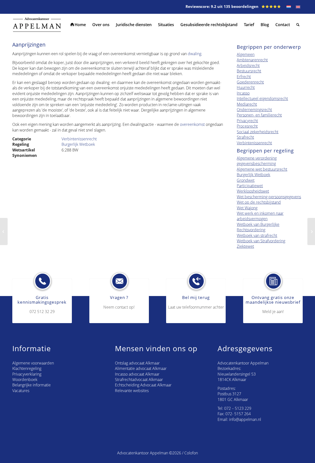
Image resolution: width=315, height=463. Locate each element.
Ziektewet (245, 246)
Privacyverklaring (26, 374)
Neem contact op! (119, 307)
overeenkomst (192, 124)
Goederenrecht (250, 82)
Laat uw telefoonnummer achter (196, 307)
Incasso (243, 93)
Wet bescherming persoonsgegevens (269, 196)
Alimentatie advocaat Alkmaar (141, 368)
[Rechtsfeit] (4, 231)
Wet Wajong (247, 208)
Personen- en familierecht (259, 115)
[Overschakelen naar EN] (298, 7)
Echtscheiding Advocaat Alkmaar (143, 385)
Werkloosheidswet (253, 191)
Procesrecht (247, 126)
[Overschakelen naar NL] (288, 7)
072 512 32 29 (42, 311)
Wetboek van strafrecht (257, 235)
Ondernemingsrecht (254, 109)
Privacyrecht (247, 120)
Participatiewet (250, 185)
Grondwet (245, 180)
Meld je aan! (273, 311)
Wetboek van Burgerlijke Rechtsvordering (258, 227)
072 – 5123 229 (237, 408)
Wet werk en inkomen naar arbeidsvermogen (260, 216)
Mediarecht (247, 104)
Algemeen (245, 54)
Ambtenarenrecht (252, 60)
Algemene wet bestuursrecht (262, 169)
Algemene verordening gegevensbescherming (257, 160)
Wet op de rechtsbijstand (259, 202)
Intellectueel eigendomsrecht (262, 98)
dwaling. (195, 53)
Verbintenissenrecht (79, 139)
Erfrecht (244, 76)
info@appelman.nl (245, 419)
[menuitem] (78, 24)
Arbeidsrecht (248, 65)
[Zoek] (298, 24)
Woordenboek (24, 379)
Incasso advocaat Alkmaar (137, 374)
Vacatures (20, 390)
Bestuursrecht (249, 71)
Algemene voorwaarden (33, 363)
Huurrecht (246, 87)
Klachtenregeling (26, 368)
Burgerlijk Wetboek (78, 144)
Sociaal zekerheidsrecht (257, 131)
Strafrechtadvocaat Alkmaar (139, 379)
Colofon (191, 453)
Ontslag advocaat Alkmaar (137, 363)
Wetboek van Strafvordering (261, 241)
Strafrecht (245, 137)
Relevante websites (132, 390)
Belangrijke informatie (31, 385)
